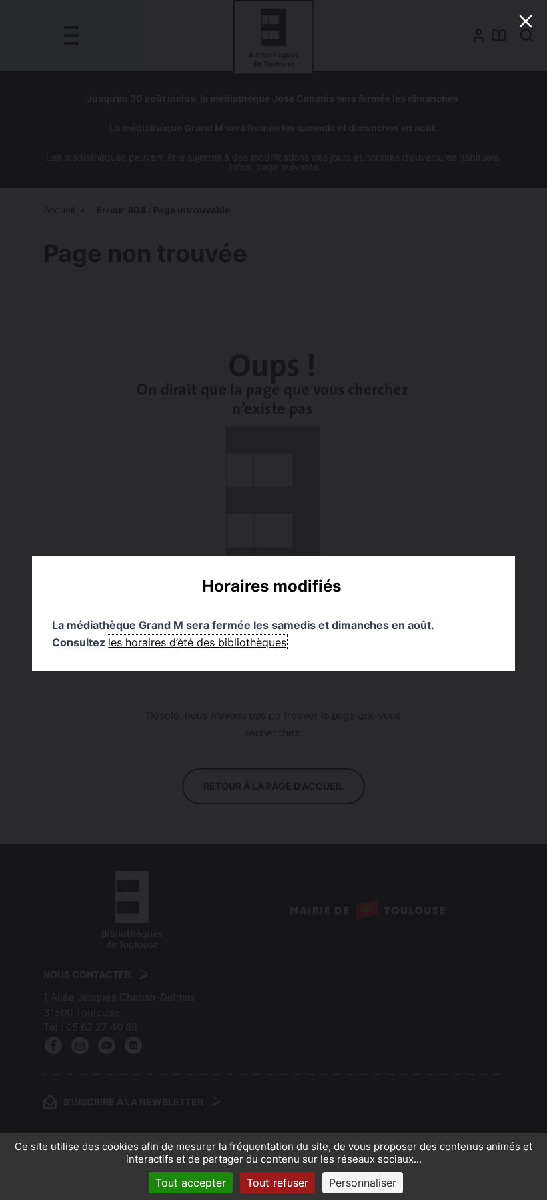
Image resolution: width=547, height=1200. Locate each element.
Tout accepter (190, 1182)
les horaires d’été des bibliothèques (197, 642)
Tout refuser (277, 1182)
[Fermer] (526, 21)
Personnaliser (362, 1182)
